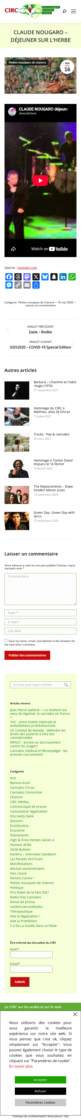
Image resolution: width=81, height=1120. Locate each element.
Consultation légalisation (28, 811)
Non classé (18, 873)
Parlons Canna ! (22, 878)
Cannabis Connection (26, 792)
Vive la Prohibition (23, 921)
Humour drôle (20, 845)
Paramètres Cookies (40, 1102)
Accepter (40, 1080)
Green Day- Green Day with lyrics (54, 514)
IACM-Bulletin (20, 849)
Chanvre (16, 797)
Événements (19, 835)
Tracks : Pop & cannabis (52, 434)
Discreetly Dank (22, 816)
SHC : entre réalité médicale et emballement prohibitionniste (33, 723)
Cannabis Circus (22, 787)
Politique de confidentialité (29, 1116)
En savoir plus (21, 1066)
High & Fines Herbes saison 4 (32, 840)
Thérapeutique (21, 911)
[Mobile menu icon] (73, 11)
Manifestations (21, 864)
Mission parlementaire (27, 868)
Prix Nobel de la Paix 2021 (29, 892)
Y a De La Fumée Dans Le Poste (33, 926)
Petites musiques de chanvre (27, 62)
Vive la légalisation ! (25, 916)
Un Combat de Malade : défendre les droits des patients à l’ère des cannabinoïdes (38, 734)
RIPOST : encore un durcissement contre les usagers (35, 744)
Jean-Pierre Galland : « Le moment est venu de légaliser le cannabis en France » (40, 713)
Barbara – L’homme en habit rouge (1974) (55, 384)
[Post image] (16, 390)
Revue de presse (22, 902)
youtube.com (27, 267)
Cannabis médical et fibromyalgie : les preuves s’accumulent (39, 752)
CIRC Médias (19, 802)
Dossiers (16, 821)
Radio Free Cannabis (25, 897)
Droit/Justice (19, 826)
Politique (16, 887)
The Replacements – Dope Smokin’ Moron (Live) (53, 488)
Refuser (40, 1091)
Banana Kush (20, 783)
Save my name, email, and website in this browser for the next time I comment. (39, 642)
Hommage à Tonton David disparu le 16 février (53, 462)
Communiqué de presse (28, 806)
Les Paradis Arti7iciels (26, 859)
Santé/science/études (26, 907)
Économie (17, 830)
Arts (13, 778)
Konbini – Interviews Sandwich (33, 854)
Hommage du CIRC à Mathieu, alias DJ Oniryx (52, 410)
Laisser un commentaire (40, 305)
